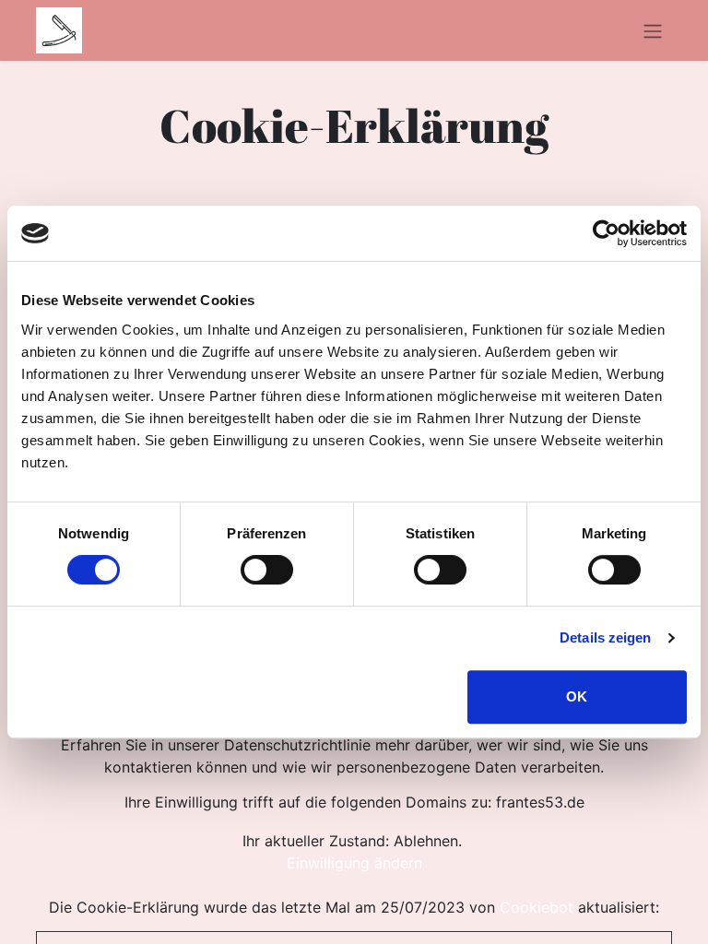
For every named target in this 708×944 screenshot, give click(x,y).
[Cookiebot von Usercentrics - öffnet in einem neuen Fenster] (606, 233)
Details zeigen (605, 637)
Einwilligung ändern (354, 863)
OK (576, 696)
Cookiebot (536, 907)
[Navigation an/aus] (652, 30)
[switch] (267, 569)
